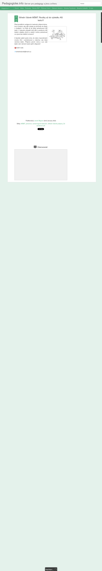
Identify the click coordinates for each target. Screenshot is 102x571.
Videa (22, 8)
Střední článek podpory (55, 124)
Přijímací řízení (46, 8)
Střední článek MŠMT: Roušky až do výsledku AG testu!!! (41, 19)
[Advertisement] (78, 47)
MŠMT (23, 124)
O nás (91, 8)
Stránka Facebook (70, 8)
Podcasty (28, 8)
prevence (29, 124)
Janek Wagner (38, 121)
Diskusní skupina (57, 8)
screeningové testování (40, 124)
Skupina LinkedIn (82, 8)
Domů (17, 8)
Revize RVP (36, 8)
